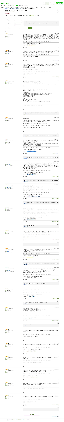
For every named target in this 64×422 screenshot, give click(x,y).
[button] (13, 36)
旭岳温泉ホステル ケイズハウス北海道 (16, 10)
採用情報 (23, 419)
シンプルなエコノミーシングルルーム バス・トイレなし (33, 196)
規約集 (26, 419)
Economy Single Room (30, 318)
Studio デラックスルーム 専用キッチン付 (32, 174)
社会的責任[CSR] (18, 419)
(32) (31, 15)
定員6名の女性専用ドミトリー (30, 257)
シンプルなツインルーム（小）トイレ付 (31, 151)
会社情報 (8, 419)
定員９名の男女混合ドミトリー (30, 58)
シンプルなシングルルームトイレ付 (31, 45)
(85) (20, 15)
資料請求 (28, 419)
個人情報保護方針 (13, 419)
